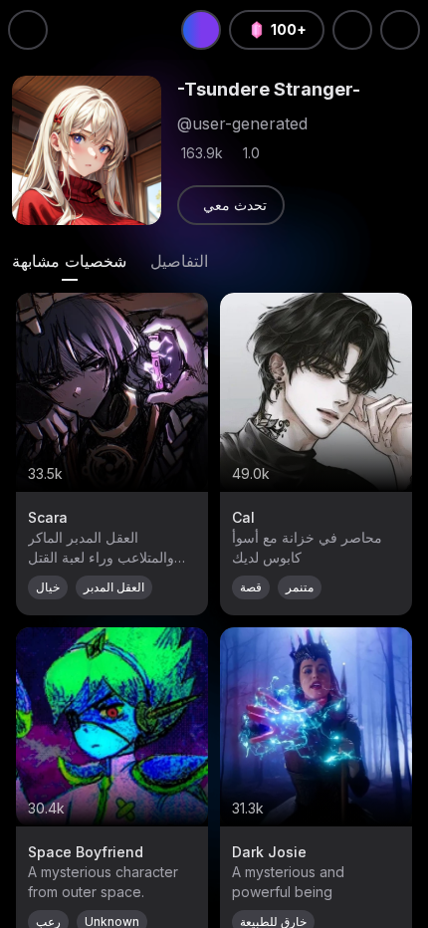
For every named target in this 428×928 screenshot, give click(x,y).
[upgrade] (201, 30)
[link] (231, 205)
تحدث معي (235, 204)
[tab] (69, 261)
